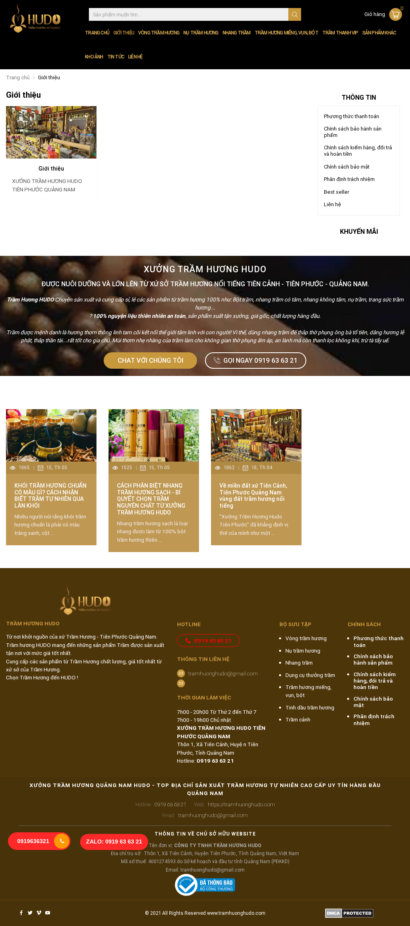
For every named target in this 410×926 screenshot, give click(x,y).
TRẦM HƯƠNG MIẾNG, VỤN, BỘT (286, 33)
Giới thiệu (123, 33)
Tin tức (115, 57)
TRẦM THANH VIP (340, 33)
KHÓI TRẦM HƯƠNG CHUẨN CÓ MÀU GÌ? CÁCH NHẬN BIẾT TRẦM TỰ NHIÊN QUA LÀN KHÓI (50, 495)
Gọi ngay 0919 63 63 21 (260, 360)
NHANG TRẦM (237, 33)
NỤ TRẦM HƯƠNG (201, 33)
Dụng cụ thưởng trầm (310, 675)
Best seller (336, 192)
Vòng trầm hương (306, 638)
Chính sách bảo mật (347, 166)
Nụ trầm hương (302, 650)
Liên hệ (135, 57)
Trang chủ (97, 33)
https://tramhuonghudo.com (234, 804)
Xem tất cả (381, 393)
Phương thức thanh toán (351, 116)
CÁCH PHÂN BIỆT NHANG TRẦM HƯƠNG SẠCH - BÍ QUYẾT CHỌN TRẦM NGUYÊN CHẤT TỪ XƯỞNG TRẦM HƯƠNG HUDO (151, 499)
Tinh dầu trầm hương (309, 707)
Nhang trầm (299, 662)
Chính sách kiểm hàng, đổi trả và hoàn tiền (358, 150)
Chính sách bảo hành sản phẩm (353, 132)
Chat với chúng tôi (150, 360)
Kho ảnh (94, 57)
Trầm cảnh (297, 719)
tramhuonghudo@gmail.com (223, 673)
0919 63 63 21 (212, 640)
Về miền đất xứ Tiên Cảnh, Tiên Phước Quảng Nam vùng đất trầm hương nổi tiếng (253, 495)
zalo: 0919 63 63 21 (114, 842)
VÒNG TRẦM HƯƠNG (158, 33)
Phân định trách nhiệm (349, 179)
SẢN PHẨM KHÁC (379, 33)
